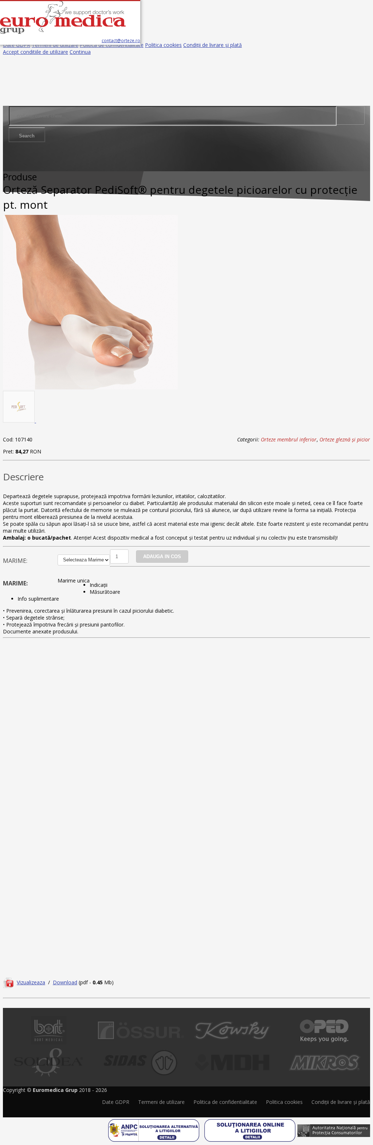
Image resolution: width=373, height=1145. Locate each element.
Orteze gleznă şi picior (344, 439)
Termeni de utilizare (55, 44)
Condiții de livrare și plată (212, 44)
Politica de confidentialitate (112, 44)
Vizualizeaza (31, 982)
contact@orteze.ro (121, 40)
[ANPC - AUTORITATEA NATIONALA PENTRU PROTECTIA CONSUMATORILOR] (333, 1127)
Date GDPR (16, 44)
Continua (80, 51)
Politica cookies (163, 44)
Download (65, 982)
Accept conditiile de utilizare (35, 51)
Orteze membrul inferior (289, 439)
